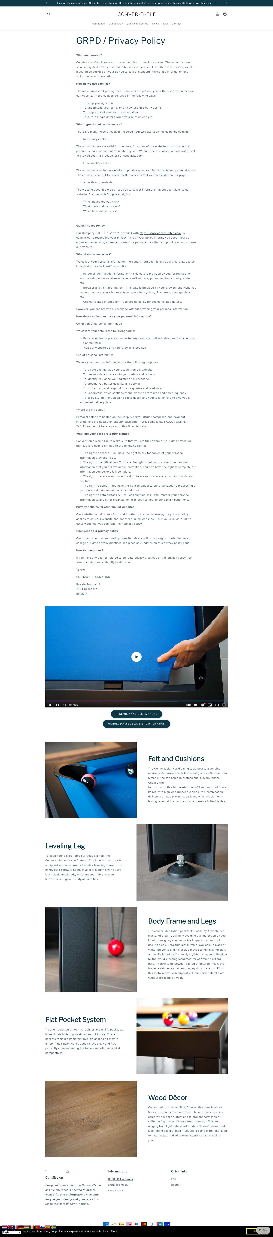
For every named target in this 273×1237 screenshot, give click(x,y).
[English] (10, 1227)
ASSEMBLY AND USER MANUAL (136, 714)
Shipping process (118, 1184)
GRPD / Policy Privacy (120, 1179)
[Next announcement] (226, 3)
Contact (175, 1184)
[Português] (37, 1227)
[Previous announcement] (46, 3)
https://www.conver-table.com (160, 233)
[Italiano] (32, 1227)
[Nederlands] (5, 1227)
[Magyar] (26, 1227)
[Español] (48, 1227)
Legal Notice (115, 1190)
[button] (49, 14)
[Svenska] (53, 1227)
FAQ (173, 1179)
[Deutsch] (21, 1227)
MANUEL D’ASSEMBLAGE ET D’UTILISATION (136, 723)
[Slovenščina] (42, 1227)
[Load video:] (136, 657)
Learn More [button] (110, 1231)
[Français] (15, 1227)
